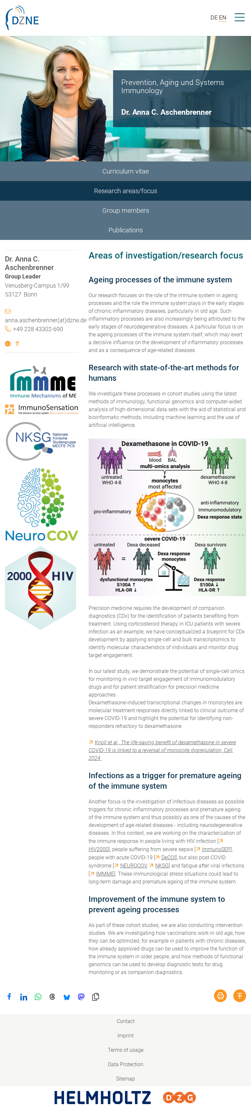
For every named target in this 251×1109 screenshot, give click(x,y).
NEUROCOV (133, 866)
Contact (126, 1021)
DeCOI (168, 857)
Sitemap (125, 1079)
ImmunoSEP (216, 849)
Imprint (125, 1036)
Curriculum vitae (125, 171)
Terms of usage (125, 1050)
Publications (126, 230)
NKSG (162, 866)
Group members (125, 210)
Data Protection (125, 1064)
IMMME (105, 874)
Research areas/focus (125, 191)
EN (222, 17)
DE (214, 17)
